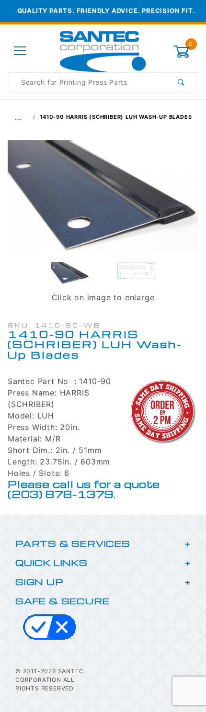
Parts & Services (72, 543)
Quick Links (51, 562)
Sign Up (39, 581)
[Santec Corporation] (103, 50)
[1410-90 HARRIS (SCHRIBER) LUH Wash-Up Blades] (103, 200)
